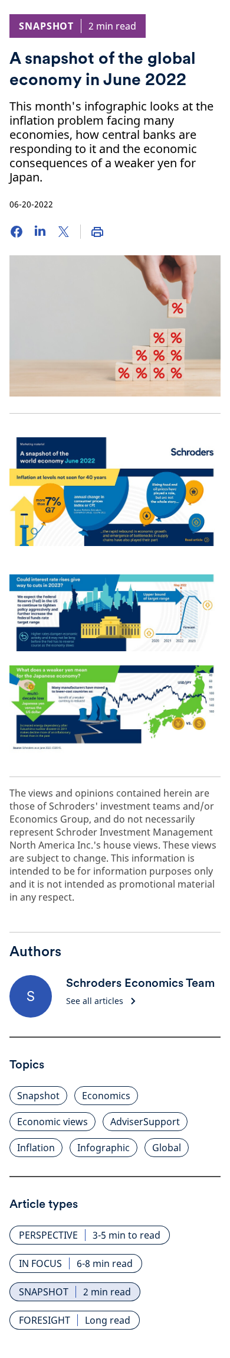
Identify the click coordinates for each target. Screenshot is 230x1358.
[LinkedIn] (40, 232)
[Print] (97, 232)
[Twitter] (64, 232)
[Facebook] (16, 232)
